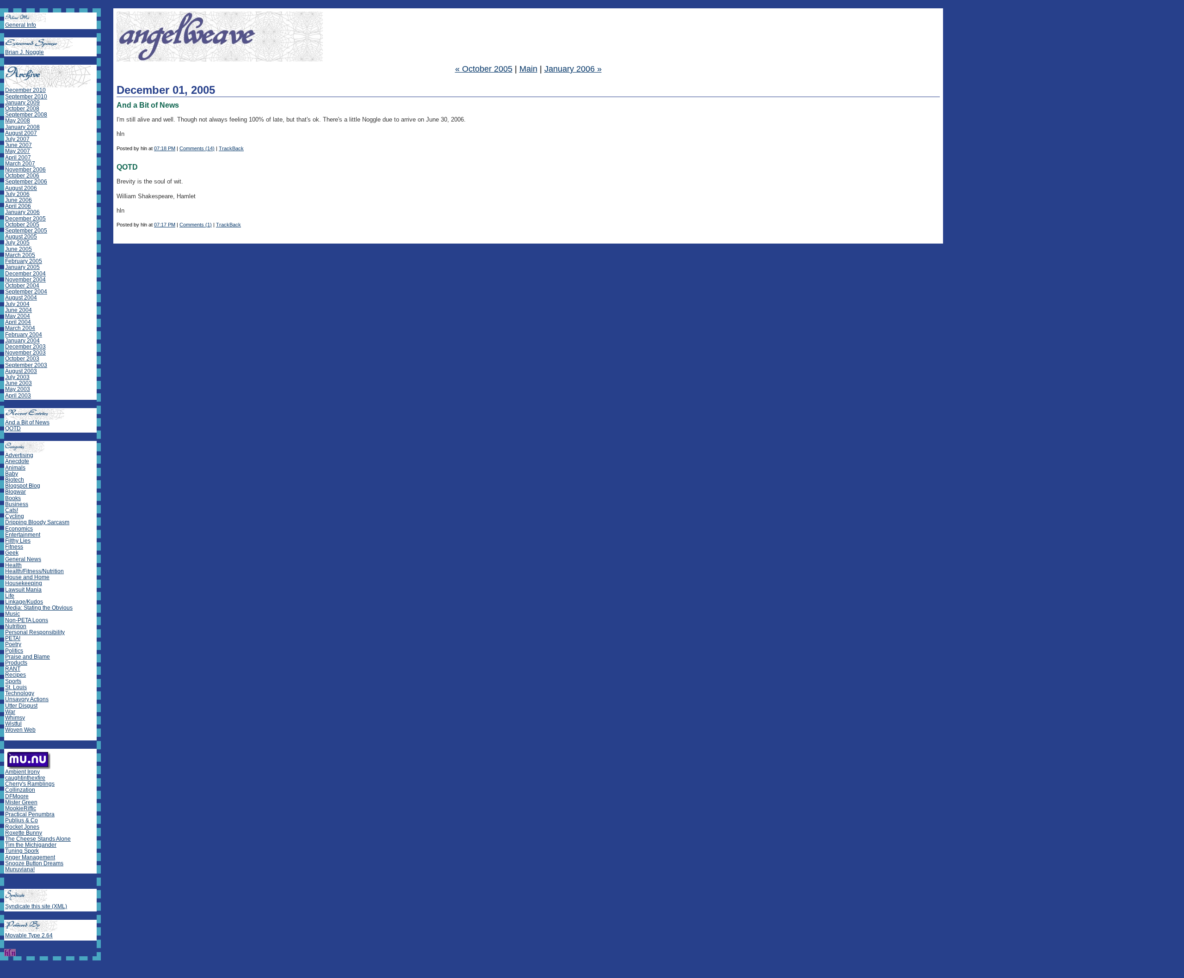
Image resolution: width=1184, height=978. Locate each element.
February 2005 (23, 261)
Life (9, 596)
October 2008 (22, 108)
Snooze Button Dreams (34, 863)
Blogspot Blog (22, 486)
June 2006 (18, 200)
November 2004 (25, 279)
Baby (11, 474)
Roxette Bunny (23, 833)
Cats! (11, 510)
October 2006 (22, 175)
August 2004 (21, 297)
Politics (14, 651)
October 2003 (22, 358)
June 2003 (18, 383)
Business (16, 504)
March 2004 (20, 328)
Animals (15, 468)
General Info (20, 25)
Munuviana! (20, 869)
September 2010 (26, 96)
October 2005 (22, 224)
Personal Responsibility (35, 632)
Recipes (15, 675)
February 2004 (23, 334)
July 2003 (17, 377)
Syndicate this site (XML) (36, 906)
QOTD (13, 428)
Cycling (14, 516)
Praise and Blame (27, 657)
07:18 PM (164, 148)
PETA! (12, 638)
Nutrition (15, 626)
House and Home (27, 577)
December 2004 (25, 273)
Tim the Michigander (30, 845)
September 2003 (26, 365)
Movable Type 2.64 (29, 935)
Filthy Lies (18, 541)
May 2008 (17, 120)
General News (23, 559)
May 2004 (17, 316)
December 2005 (25, 218)
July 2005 (17, 242)
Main (528, 68)
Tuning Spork (22, 851)
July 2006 (17, 194)
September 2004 (26, 291)
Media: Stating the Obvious (39, 608)
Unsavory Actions (27, 699)
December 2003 (25, 346)
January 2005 (22, 267)
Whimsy (15, 718)
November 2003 (25, 352)
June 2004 (18, 310)
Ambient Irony (22, 772)
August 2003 (21, 371)
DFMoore (17, 796)
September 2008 (26, 114)
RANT (12, 669)
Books (13, 498)
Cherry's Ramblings (30, 784)
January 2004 (22, 340)
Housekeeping (23, 583)
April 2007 (18, 157)
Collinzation (20, 790)
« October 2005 (483, 68)
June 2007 (18, 145)
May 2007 (17, 151)
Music (12, 614)
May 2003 (17, 389)
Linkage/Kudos (24, 602)
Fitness (14, 547)
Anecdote (17, 461)
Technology (19, 693)
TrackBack (231, 148)
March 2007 (20, 163)
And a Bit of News (27, 422)
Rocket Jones (22, 827)
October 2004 (22, 285)
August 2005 (21, 236)
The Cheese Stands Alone (38, 839)
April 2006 (18, 206)
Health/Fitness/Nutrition (34, 571)
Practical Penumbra (30, 814)
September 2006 (26, 181)
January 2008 (22, 127)
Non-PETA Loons (26, 620)
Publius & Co (21, 820)
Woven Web (20, 730)
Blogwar (15, 492)
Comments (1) (195, 224)
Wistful (13, 724)
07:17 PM (164, 224)
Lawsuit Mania (23, 590)
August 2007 (21, 133)
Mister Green (21, 802)
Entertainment (22, 535)
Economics (19, 529)
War (10, 712)
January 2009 (22, 102)
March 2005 (20, 255)
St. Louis (16, 687)
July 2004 (17, 304)
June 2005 (18, 249)
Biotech (14, 480)
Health (13, 565)
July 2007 (17, 139)
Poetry (13, 644)
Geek (11, 553)
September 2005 (26, 230)
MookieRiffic (20, 808)
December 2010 (25, 90)
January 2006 (22, 212)
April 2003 (18, 395)
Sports (13, 681)
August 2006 (21, 188)
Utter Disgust (21, 706)
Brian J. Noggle (24, 52)
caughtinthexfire (25, 778)
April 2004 (18, 322)
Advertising (19, 455)
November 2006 (25, 169)
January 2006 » (573, 68)
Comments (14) (197, 148)
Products (16, 663)
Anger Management (30, 857)
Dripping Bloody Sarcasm (37, 522)
